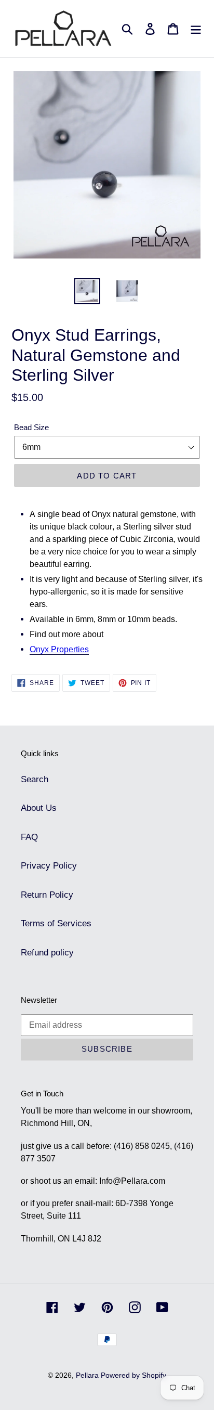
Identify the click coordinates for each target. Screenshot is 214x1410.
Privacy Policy (49, 866)
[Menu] (195, 29)
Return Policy (47, 895)
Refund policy (47, 953)
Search (34, 779)
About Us (39, 808)
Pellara (88, 1375)
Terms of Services (56, 923)
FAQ (29, 837)
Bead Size (31, 427)
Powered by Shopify (133, 1375)
